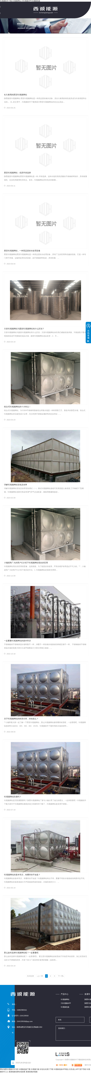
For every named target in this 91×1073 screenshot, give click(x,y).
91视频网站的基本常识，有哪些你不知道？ (22, 875)
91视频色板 (65, 1007)
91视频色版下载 (24, 1069)
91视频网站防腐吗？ (12, 797)
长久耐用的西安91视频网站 (15, 95)
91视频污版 (35, 1069)
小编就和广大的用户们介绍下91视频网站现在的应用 (26, 563)
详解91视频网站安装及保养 (15, 485)
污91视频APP (66, 1003)
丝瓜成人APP (74, 1069)
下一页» (61, 976)
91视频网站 (65, 999)
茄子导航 (82, 1069)
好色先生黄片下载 (46, 1069)
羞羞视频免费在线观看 (17, 1072)
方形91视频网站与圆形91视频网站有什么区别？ (24, 329)
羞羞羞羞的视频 (31, 1072)
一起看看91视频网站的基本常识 (17, 641)
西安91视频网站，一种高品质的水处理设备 (22, 251)
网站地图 (3, 1069)
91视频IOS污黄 (12, 1069)
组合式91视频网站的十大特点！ (17, 407)
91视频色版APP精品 (61, 1069)
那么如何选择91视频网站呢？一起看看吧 (21, 953)
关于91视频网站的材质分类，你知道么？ (21, 719)
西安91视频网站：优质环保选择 (17, 173)
